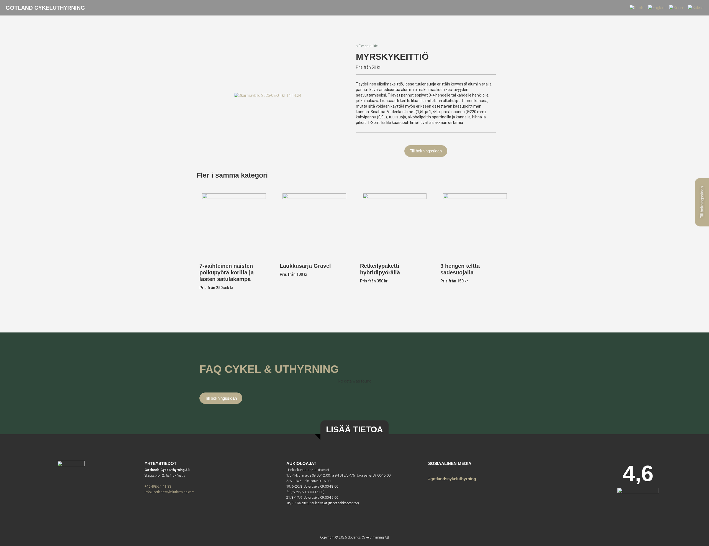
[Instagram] (431, 470)
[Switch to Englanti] (657, 7)
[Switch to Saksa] (695, 7)
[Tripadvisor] (441, 470)
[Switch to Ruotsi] (637, 7)
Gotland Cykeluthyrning (45, 8)
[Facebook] (451, 470)
